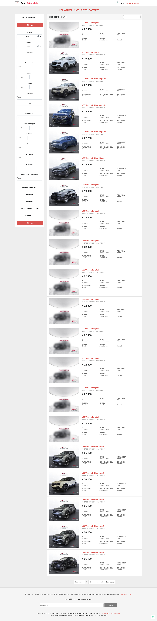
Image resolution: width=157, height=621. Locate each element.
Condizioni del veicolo (29, 174)
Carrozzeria (29, 63)
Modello (29, 42)
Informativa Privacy (126, 594)
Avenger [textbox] (32, 46)
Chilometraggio (29, 124)
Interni (29, 201)
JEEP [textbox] (32, 36)
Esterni (29, 194)
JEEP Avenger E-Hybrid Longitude (94, 79)
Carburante (29, 113)
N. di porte (29, 154)
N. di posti (29, 164)
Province (29, 93)
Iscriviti (111, 605)
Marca (29, 32)
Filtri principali (29, 18)
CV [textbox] (20, 138)
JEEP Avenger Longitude (91, 23)
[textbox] (23, 77)
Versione (29, 53)
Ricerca (30, 25)
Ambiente (29, 215)
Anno (29, 73)
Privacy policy (115, 613)
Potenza (29, 134)
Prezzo (29, 83)
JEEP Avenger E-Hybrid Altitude (93, 158)
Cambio (29, 144)
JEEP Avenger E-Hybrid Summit (93, 446)
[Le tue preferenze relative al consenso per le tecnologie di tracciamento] (153, 617)
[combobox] (29, 36)
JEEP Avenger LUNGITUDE (91, 52)
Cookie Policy (106, 613)
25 (102, 582)
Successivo (110, 582)
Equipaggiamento (29, 187)
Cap (29, 103)
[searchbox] (29, 67)
